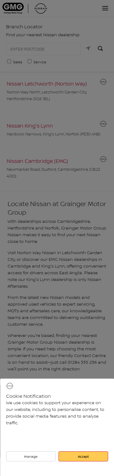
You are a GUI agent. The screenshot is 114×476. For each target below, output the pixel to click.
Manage (30, 456)
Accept (83, 456)
